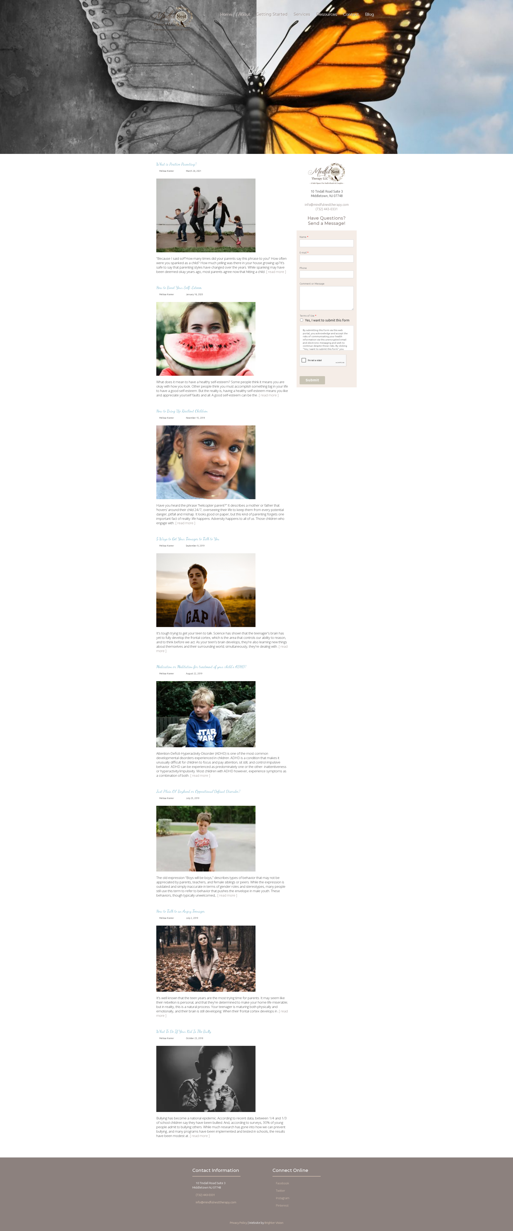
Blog (369, 14)
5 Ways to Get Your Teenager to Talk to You (187, 538)
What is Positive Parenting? (176, 164)
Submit (312, 380)
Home (226, 14)
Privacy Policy (238, 1222)
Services (302, 14)
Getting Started (272, 14)
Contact (351, 14)
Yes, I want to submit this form (327, 320)
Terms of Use (308, 315)
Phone (303, 268)
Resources (326, 14)
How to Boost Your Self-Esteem (179, 287)
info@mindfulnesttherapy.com (327, 204)
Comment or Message (312, 283)
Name (304, 237)
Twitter (280, 1191)
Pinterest (282, 1205)
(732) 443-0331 (327, 209)
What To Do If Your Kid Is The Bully (183, 1031)
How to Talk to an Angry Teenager (180, 911)
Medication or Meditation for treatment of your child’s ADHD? (201, 666)
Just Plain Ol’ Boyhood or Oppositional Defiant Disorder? (198, 791)
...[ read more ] (275, 271)
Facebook (282, 1183)
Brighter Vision (274, 1222)
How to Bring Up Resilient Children (182, 411)
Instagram (282, 1198)
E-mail (304, 252)
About (244, 14)
